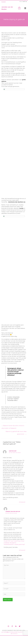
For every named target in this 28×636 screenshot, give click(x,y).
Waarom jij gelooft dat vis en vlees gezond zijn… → (16, 432)
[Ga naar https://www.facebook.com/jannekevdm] (12, 626)
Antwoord (22, 502)
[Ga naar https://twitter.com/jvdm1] (19, 626)
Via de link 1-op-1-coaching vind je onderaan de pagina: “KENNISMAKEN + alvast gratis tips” (14, 542)
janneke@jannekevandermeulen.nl (12, 632)
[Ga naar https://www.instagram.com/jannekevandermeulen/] (8, 626)
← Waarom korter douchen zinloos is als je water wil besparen (13, 426)
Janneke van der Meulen (13, 511)
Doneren (3, 1)
